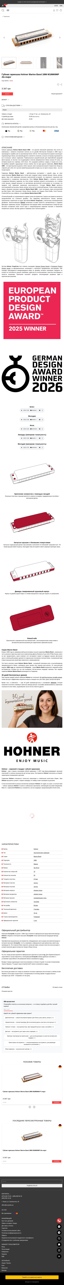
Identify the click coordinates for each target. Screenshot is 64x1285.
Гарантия (4, 1228)
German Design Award (42, 266)
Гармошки (6, 16)
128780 (4, 1161)
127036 (4, 1102)
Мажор (4, 99)
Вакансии (5, 1268)
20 (34, 875)
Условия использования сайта (11, 1230)
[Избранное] (57, 10)
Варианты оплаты (11, 123)
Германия (37, 916)
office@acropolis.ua (7, 1205)
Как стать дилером (7, 1221)
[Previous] (29, 1107)
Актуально (6, 1260)
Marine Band (37, 856)
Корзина (4, 1254)
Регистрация (6, 1249)
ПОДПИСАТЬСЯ (32, 1185)
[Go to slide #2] (26, 62)
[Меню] (8, 10)
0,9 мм (36, 879)
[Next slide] (60, 37)
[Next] (34, 1107)
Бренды (4, 1270)
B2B (61, 5)
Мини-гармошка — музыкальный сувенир (18, 1049)
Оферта (4, 1235)
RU (6, 1210)
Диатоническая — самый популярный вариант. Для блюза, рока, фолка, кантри (29, 1017)
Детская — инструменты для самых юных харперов (21, 1031)
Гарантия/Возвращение (13, 137)
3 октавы (36, 909)
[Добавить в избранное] (58, 85)
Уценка (8, 1263)
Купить (7, 94)
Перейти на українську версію (32, 1277)
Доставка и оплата (7, 1225)
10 (34, 871)
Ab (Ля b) (36, 868)
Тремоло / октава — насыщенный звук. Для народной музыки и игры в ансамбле (29, 1027)
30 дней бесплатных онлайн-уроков (51, 677)
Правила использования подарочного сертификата (18, 1238)
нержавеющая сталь (40, 898)
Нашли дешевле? (56, 93)
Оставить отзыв (57, 987)
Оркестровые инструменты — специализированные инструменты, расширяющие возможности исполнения (32, 1043)
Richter (36, 905)
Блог (56, 5)
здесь (41, 958)
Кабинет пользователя (10, 1244)
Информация (7, 1218)
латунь (36, 883)
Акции (3, 1263)
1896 (35, 860)
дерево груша (38, 890)
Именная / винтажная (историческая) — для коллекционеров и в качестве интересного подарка (32, 1037)
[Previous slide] (4, 37)
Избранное (5, 1251)
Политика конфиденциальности (11, 1233)
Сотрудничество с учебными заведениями (15, 1240)
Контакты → (6, 1193)
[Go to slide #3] (43, 62)
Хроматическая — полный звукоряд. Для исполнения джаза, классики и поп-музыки (30, 1022)
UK (3, 1210)
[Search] (3, 10)
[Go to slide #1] (9, 62)
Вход (3, 1247)
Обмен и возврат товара (9, 1223)
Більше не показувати (32, 1282)
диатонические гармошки (41, 852)
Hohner (22, 202)
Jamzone (53, 682)
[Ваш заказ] (54, 10)
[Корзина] (61, 10)
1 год (35, 920)
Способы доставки (13, 105)
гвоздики (36, 901)
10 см (35, 913)
